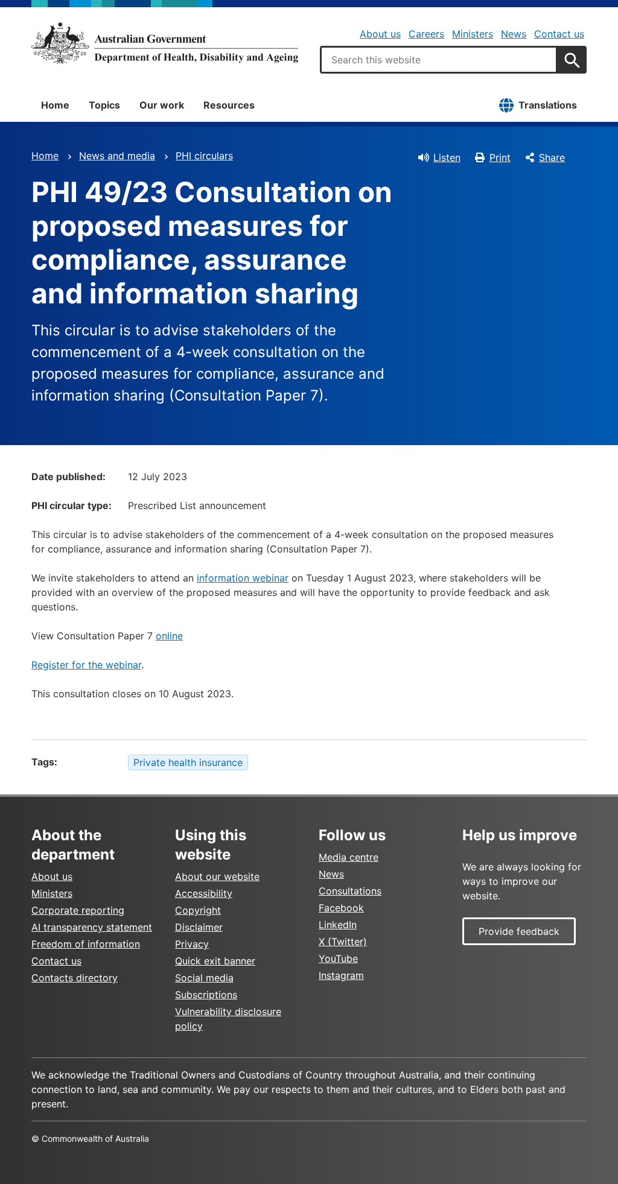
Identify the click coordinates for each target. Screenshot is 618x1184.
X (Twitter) (343, 941)
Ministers (472, 34)
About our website (217, 876)
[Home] (164, 43)
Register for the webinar (86, 665)
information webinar (242, 578)
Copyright (198, 910)
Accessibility (203, 893)
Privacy (192, 944)
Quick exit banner (215, 961)
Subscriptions (206, 995)
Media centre (348, 857)
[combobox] (439, 60)
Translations (547, 105)
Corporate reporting (77, 910)
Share (552, 157)
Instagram (341, 975)
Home (55, 105)
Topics (104, 105)
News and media (117, 156)
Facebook (341, 908)
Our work (161, 105)
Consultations (350, 891)
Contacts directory (74, 978)
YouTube (338, 958)
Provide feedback (519, 931)
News (513, 34)
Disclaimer (199, 927)
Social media (204, 978)
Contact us (559, 34)
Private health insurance (188, 762)
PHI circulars (204, 156)
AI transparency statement (91, 927)
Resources (229, 105)
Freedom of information (85, 944)
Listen (446, 157)
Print (500, 157)
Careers (426, 34)
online (169, 636)
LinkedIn (338, 925)
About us (380, 34)
